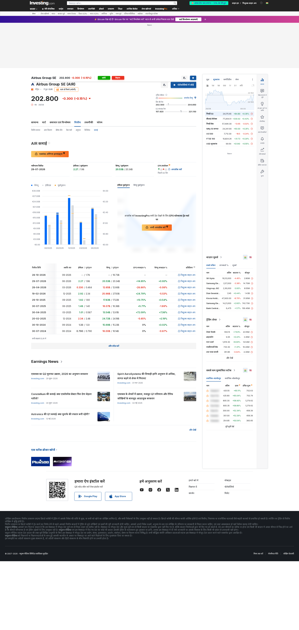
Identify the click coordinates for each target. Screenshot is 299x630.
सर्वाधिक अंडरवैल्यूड (213, 378)
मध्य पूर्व (118, 13)
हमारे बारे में (193, 480)
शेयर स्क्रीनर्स (146, 8)
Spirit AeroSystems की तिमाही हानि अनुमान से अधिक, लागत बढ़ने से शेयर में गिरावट (146, 376)
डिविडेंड (87, 130)
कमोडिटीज (227, 79)
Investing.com (37, 378)
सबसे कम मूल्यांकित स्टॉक (218, 370)
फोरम (99, 122)
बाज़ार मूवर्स (212, 257)
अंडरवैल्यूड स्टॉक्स (151, 13)
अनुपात (78, 130)
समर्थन (191, 493)
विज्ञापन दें (193, 486)
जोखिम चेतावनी (288, 553)
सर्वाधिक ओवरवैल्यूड (232, 378)
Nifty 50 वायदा (212, 129)
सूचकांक (216, 79)
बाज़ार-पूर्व (61, 13)
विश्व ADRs (82, 13)
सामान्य (34, 122)
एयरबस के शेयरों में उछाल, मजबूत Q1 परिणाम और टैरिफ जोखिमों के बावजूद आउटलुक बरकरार (145, 396)
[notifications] (261, 2)
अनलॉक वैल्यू (188, 98)
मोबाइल (228, 480)
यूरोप (111, 13)
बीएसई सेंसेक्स (211, 119)
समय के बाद (71, 13)
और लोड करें (113, 346)
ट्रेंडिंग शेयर (211, 319)
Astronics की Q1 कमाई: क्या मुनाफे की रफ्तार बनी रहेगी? (60, 414)
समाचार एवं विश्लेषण (60, 122)
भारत (53, 13)
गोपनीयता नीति (273, 553)
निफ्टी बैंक (210, 124)
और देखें (192, 429)
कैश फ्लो (69, 130)
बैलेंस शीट (59, 130)
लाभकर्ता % (223, 265)
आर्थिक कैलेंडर (132, 8)
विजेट (227, 493)
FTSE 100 (210, 139)
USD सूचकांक (211, 144)
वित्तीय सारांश (35, 130)
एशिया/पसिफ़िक (129, 13)
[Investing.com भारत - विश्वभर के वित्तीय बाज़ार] (42, 3)
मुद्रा (207, 79)
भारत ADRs (94, 13)
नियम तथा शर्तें (258, 553)
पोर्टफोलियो (229, 486)
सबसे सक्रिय (211, 265)
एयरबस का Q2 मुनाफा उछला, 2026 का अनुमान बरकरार (59, 373)
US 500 (209, 134)
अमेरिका (104, 13)
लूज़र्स (234, 265)
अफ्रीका (140, 13)
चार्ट (44, 122)
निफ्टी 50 (209, 114)
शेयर (34, 13)
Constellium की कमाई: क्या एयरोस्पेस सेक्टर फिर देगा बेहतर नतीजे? (61, 396)
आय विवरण (48, 130)
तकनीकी (88, 122)
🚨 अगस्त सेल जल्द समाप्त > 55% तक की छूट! (208, 3)
